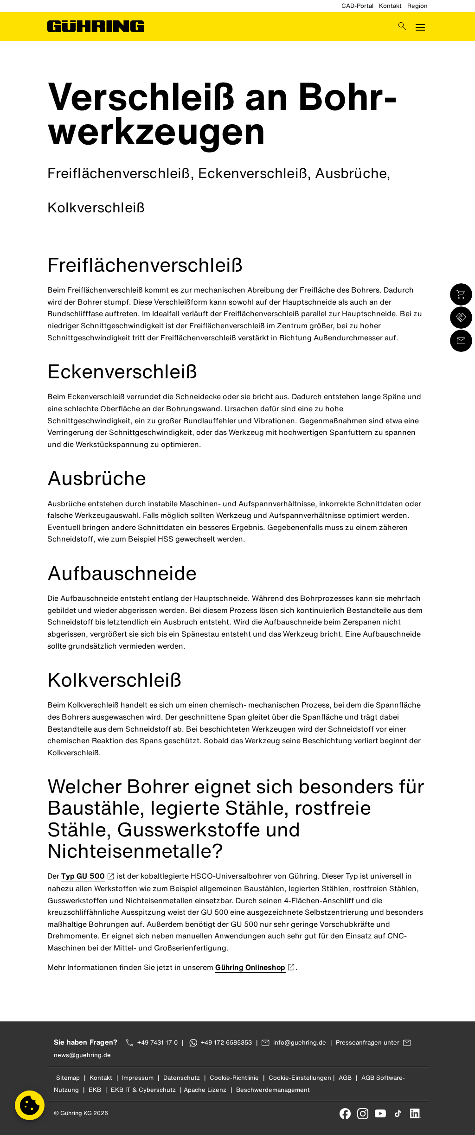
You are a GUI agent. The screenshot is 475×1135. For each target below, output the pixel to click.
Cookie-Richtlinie (234, 1077)
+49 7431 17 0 (157, 1042)
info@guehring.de (299, 1042)
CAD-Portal (357, 5)
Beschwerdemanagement (273, 1089)
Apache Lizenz (205, 1089)
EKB (95, 1089)
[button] (30, 1105)
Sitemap (68, 1077)
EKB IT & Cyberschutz (143, 1089)
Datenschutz (181, 1077)
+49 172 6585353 (226, 1042)
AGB (345, 1077)
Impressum (138, 1077)
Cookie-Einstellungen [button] (300, 1077)
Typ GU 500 (83, 875)
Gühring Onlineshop (250, 967)
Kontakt (390, 5)
